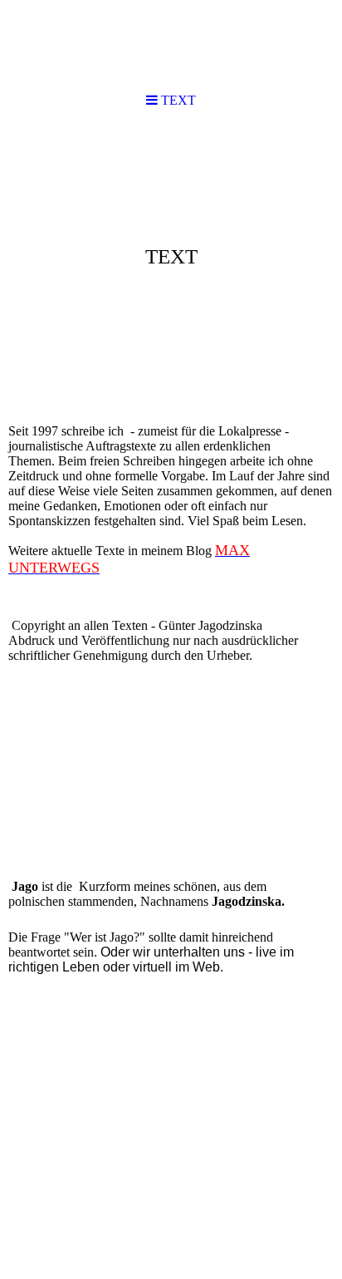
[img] (171, 254)
